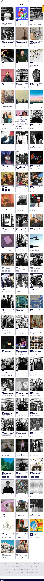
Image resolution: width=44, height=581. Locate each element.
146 (37, 571)
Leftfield (32, 168)
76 (31, 566)
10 (13, 563)
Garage (20, 87)
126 (37, 569)
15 (20, 563)
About (23, 1)
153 (16, 572)
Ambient (37, 65)
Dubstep (5, 496)
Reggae (32, 374)
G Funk (6, 66)
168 (11, 574)
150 (11, 572)
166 (37, 572)
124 (34, 569)
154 (17, 572)
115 (19, 569)
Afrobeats (3, 191)
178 (27, 574)
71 (25, 566)
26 (34, 563)
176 (24, 574)
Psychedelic (39, 168)
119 (26, 569)
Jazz (11, 106)
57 (7, 566)
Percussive (36, 455)
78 (34, 566)
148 (7, 572)
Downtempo (4, 24)
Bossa (17, 191)
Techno (32, 191)
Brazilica (32, 537)
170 (14, 574)
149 (9, 572)
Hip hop (3, 66)
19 (25, 563)
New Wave (5, 128)
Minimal (36, 24)
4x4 (33, 436)
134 (17, 571)
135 (19, 571)
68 (21, 566)
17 (22, 563)
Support (16, 126)
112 (14, 569)
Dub (39, 332)
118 (24, 569)
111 (12, 569)
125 (36, 569)
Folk (2, 537)
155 (19, 572)
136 (21, 571)
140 (27, 571)
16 (21, 563)
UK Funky (18, 455)
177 (26, 574)
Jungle (3, 23)
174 (21, 574)
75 (30, 566)
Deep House (32, 24)
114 (17, 569)
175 (22, 574)
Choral (10, 537)
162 (31, 572)
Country (11, 375)
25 (33, 563)
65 (17, 566)
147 (6, 572)
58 (8, 566)
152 (14, 572)
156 (21, 572)
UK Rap (6, 250)
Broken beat (4, 333)
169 (12, 574)
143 (32, 571)
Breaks (11, 23)
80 (36, 566)
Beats (3, 250)
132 (14, 571)
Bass (22, 395)
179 (29, 574)
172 (17, 574)
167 (9, 574)
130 (11, 571)
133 (16, 571)
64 (16, 566)
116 (21, 569)
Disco (39, 24)
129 (9, 571)
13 (17, 563)
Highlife (32, 128)
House (17, 24)
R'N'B (34, 65)
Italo (3, 557)
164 (34, 572)
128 (7, 571)
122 (31, 569)
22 (29, 563)
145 (36, 571)
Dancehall (7, 191)
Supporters (28, 1)
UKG (22, 24)
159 (26, 572)
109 (9, 569)
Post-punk (7, 375)
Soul (26, 87)
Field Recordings (33, 87)
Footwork (18, 128)
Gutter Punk (23, 496)
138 (24, 571)
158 (24, 572)
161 (29, 572)
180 (31, 574)
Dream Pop (8, 106)
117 (22, 569)
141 (29, 571)
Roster (17, 1)
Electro (38, 250)
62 (13, 566)
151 (12, 572)
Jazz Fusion (21, 210)
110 (11, 569)
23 (30, 563)
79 (35, 566)
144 (34, 571)
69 (22, 566)
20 (26, 563)
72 (26, 566)
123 (32, 569)
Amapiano (22, 128)
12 (16, 563)
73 (27, 566)
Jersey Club (35, 191)
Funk (9, 66)
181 (32, 574)
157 (22, 572)
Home (14, 1)
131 (12, 571)
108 (7, 569)
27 (35, 563)
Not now (20, 126)
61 (12, 566)
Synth (32, 147)
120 (27, 569)
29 (38, 563)
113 (16, 569)
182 (34, 574)
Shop (25, 1)
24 (31, 563)
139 (26, 571)
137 (22, 571)
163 (32, 572)
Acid (20, 24)
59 (9, 566)
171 (16, 574)
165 (36, 572)
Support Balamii (43, 8)
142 (31, 571)
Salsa (20, 191)
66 (18, 566)
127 (6, 571)
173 (19, 574)
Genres (20, 1)
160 (27, 572)
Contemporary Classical (20, 291)
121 (29, 569)
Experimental (7, 23)
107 (6, 569)
